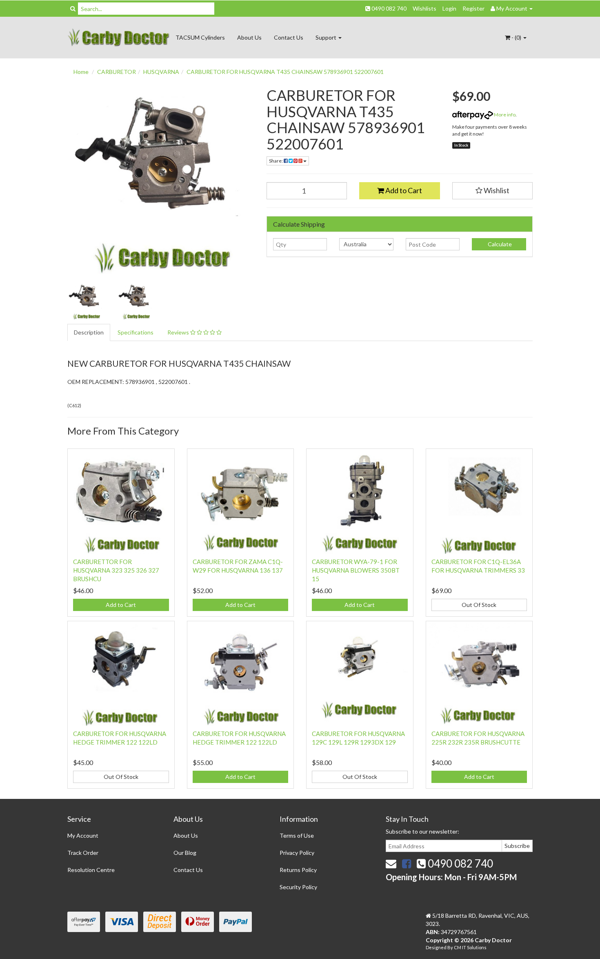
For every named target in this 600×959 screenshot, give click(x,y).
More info (504, 115)
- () (516, 37)
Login (449, 8)
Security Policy (298, 886)
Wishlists (424, 8)
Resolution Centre (91, 869)
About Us (249, 37)
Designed (436, 947)
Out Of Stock (479, 604)
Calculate (499, 244)
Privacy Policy (297, 852)
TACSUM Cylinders (200, 37)
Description (89, 332)
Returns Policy (298, 869)
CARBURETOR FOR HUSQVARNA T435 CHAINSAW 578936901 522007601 (285, 71)
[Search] (72, 8)
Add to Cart (403, 190)
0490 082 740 (388, 8)
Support (327, 37)
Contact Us (288, 37)
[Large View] (86, 301)
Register (473, 8)
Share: (276, 161)
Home (81, 71)
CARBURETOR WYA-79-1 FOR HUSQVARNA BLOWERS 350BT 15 (356, 570)
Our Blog (184, 852)
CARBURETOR (116, 71)
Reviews (178, 332)
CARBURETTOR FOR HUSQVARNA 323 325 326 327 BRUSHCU (116, 570)
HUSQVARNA (161, 71)
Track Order (82, 852)
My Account (82, 835)
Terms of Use (297, 835)
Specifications (135, 332)
